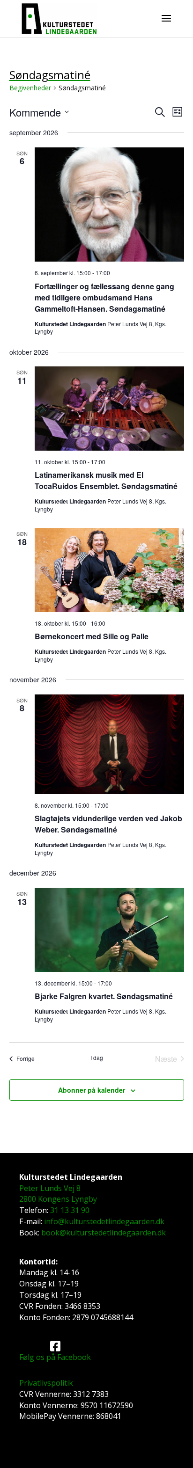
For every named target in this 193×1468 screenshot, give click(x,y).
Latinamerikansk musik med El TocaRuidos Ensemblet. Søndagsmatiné (106, 480)
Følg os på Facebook (55, 1357)
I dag (96, 1057)
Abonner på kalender (91, 1090)
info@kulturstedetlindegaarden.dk (104, 1221)
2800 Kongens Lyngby (58, 1199)
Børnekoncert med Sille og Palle (91, 636)
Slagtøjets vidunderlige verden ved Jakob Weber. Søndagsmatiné (108, 824)
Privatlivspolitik (46, 1383)
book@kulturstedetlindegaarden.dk (103, 1232)
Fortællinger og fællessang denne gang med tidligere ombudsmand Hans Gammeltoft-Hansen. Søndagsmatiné (104, 297)
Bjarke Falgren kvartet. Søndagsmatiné (104, 996)
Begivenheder (30, 87)
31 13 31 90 (69, 1210)
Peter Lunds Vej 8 (50, 1188)
